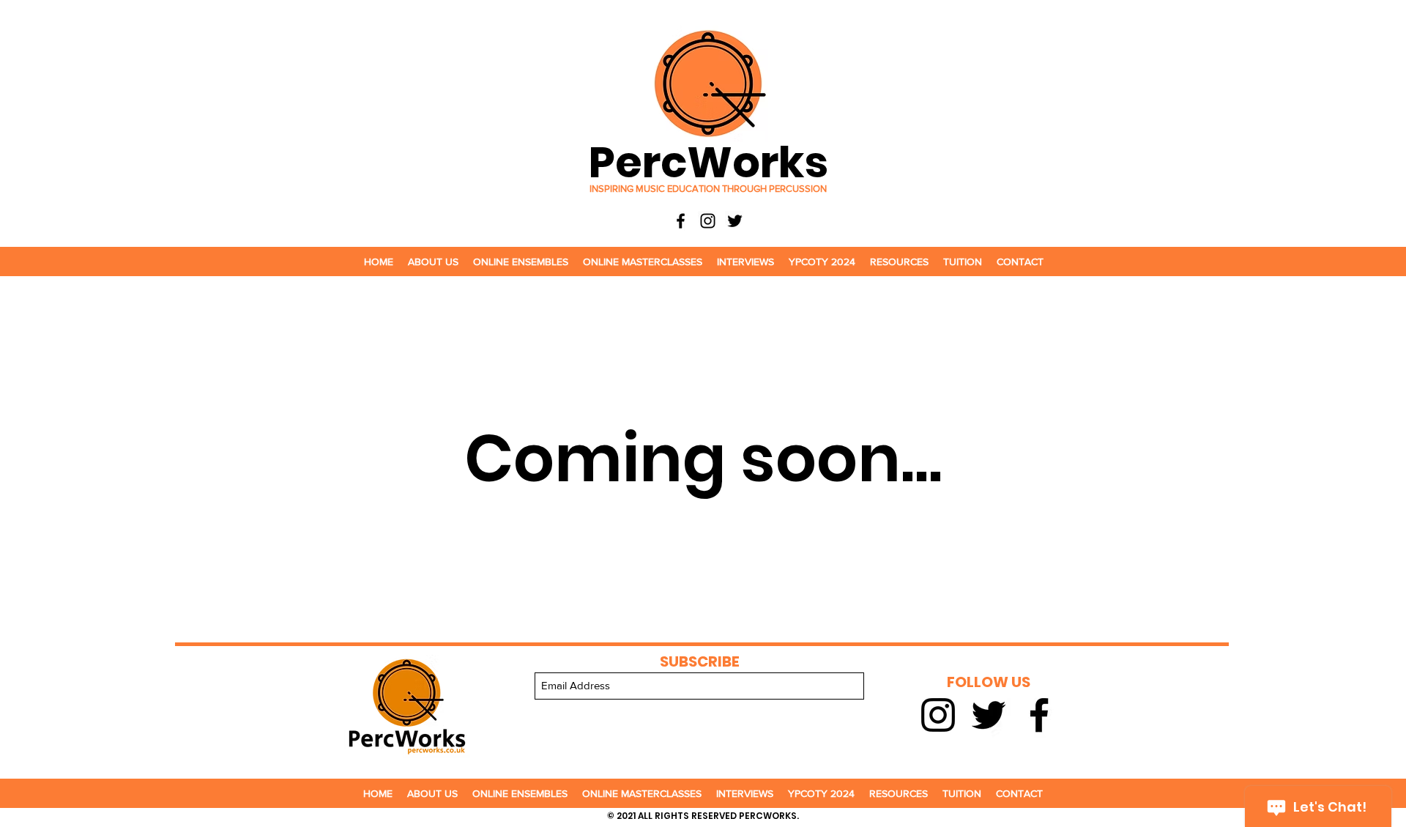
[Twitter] (735, 221)
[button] (433, 261)
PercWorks (708, 162)
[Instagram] (708, 221)
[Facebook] (681, 221)
